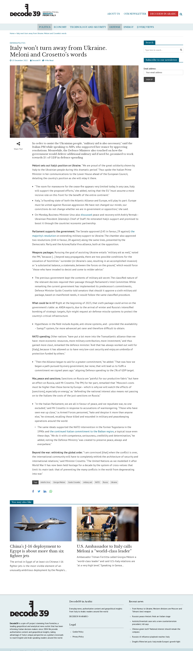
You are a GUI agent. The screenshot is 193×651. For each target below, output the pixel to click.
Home (12, 33)
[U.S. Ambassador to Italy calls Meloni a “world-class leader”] (108, 523)
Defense (114, 27)
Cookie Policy (78, 632)
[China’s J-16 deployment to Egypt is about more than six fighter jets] (41, 523)
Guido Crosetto (74, 482)
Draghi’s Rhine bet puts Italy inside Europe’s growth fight (156, 641)
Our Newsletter (135, 13)
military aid (87, 482)
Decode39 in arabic (163, 13)
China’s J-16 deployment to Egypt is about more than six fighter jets (37, 551)
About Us (113, 13)
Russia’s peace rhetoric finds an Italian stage (151, 616)
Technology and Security (88, 27)
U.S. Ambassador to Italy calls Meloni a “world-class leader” (104, 548)
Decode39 (36, 60)
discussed (86, 214)
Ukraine (114, 482)
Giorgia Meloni (59, 482)
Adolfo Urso (45, 482)
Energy (129, 27)
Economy (60, 27)
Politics (44, 27)
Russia (105, 482)
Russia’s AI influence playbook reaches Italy (151, 637)
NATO (97, 482)
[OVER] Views (145, 27)
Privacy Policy (78, 636)
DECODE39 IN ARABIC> (78, 616)
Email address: (150, 68)
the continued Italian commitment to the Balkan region (82, 431)
